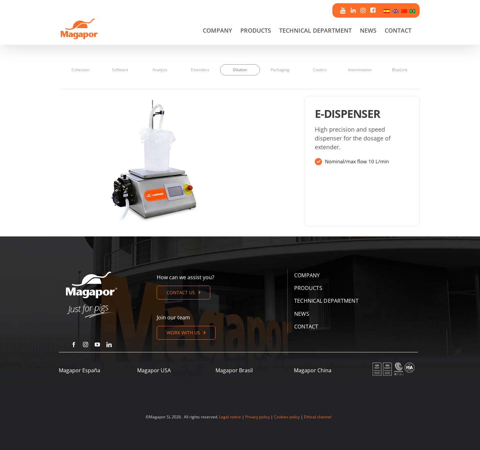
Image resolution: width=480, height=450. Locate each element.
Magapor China (312, 370)
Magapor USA (154, 370)
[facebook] (73, 344)
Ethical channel (317, 417)
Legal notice (230, 417)
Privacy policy (257, 417)
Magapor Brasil (234, 370)
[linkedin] (109, 344)
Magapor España (79, 370)
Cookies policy (287, 417)
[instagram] (85, 344)
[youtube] (97, 344)
